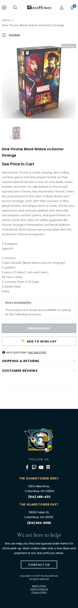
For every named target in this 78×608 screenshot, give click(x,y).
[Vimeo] (34, 467)
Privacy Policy (39, 592)
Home (6, 20)
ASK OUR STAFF (37, 352)
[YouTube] (41, 467)
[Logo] (39, 7)
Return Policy (39, 585)
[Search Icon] (15, 8)
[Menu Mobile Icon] (4, 7)
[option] (39, 81)
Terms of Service (39, 589)
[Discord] (48, 467)
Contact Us (39, 565)
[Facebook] (27, 467)
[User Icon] (62, 8)
